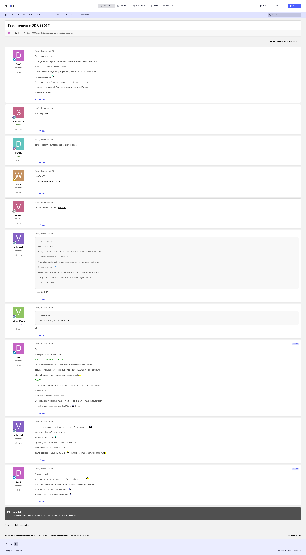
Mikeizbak (18, 247)
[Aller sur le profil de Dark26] (18, 144)
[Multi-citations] (35, 99)
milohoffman (19, 321)
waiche (18, 184)
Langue (9, 551)
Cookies (19, 551)
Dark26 (18, 153)
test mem (62, 207)
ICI (48, 113)
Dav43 (17, 33)
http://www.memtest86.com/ (47, 181)
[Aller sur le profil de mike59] (18, 206)
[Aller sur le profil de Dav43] (9, 33)
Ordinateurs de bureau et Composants (57, 33)
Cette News (79, 427)
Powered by (289, 551)
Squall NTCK (18, 121)
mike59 (18, 215)
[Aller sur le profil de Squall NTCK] (18, 112)
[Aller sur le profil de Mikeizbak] (18, 238)
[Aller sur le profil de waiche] (18, 175)
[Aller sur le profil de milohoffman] (18, 312)
